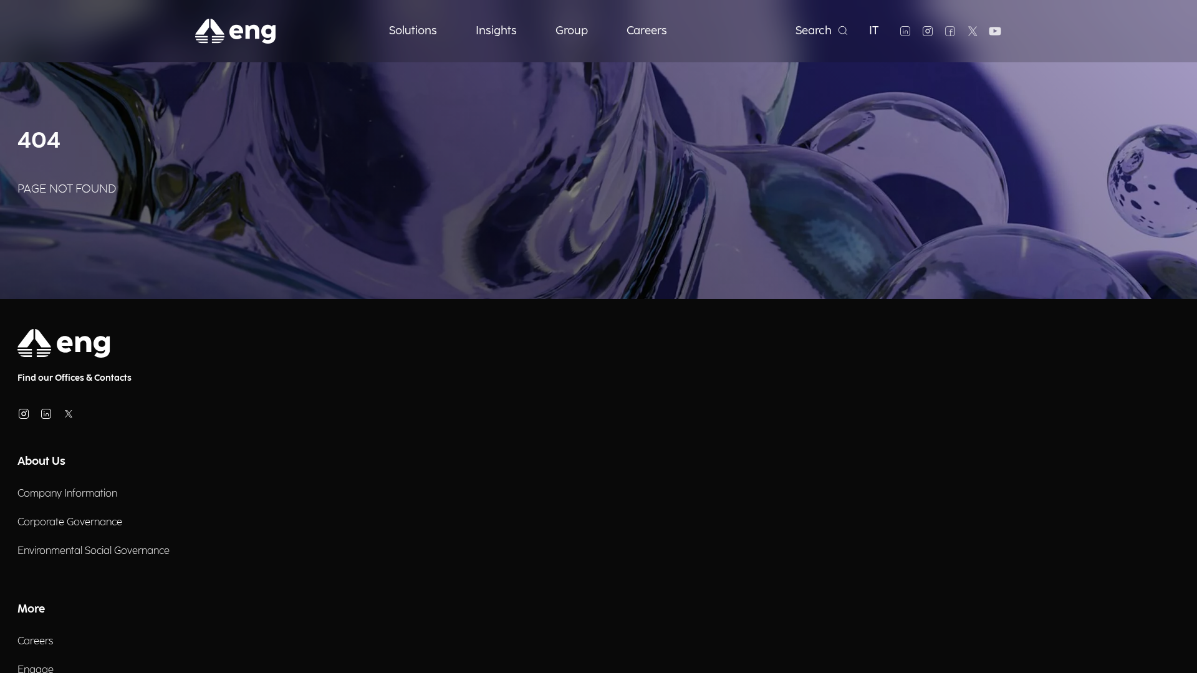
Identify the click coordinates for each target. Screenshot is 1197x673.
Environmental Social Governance (93, 551)
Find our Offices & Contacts (74, 378)
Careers (35, 641)
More (31, 609)
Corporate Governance (69, 522)
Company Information (67, 494)
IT (874, 30)
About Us (41, 461)
